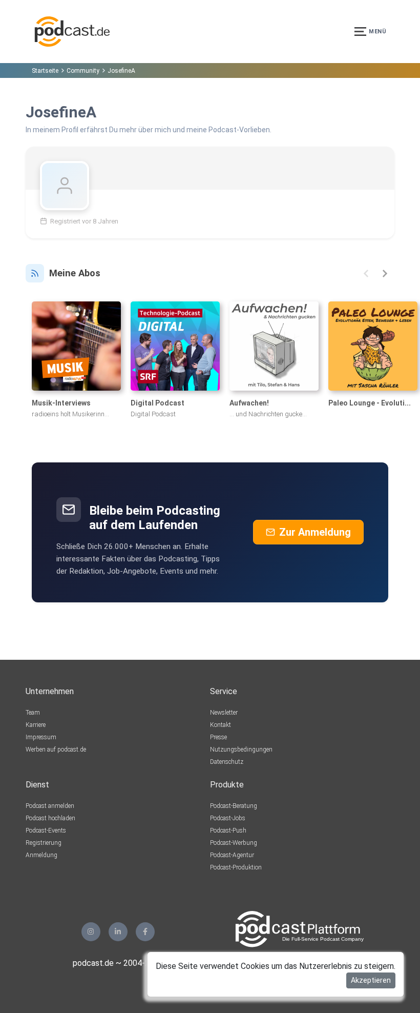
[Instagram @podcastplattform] (90, 931)
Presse (218, 737)
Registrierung (43, 842)
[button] (365, 273)
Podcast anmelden (50, 805)
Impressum (41, 737)
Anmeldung (41, 855)
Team (33, 712)
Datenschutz (226, 761)
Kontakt (220, 724)
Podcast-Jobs (227, 818)
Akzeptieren (371, 980)
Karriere (36, 724)
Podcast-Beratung (233, 805)
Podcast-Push (228, 830)
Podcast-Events (46, 830)
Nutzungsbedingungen (241, 749)
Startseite (45, 70)
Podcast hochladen (50, 818)
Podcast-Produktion (236, 867)
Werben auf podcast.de (56, 749)
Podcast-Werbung (233, 842)
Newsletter (224, 712)
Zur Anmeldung (315, 532)
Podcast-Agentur (232, 855)
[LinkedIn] (118, 931)
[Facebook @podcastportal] (145, 931)
